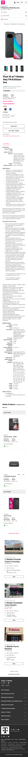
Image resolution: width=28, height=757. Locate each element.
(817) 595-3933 (10, 655)
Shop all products (14, 533)
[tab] (6, 143)
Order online (14, 126)
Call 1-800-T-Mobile (14, 130)
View (14, 576)
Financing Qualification (8, 103)
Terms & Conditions (8, 101)
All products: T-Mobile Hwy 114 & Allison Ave (14, 24)
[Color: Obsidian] (5, 109)
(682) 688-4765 (10, 613)
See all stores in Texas (14, 674)
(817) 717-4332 (10, 568)
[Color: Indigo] (10, 109)
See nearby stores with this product (11, 136)
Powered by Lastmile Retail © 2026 (14, 754)
